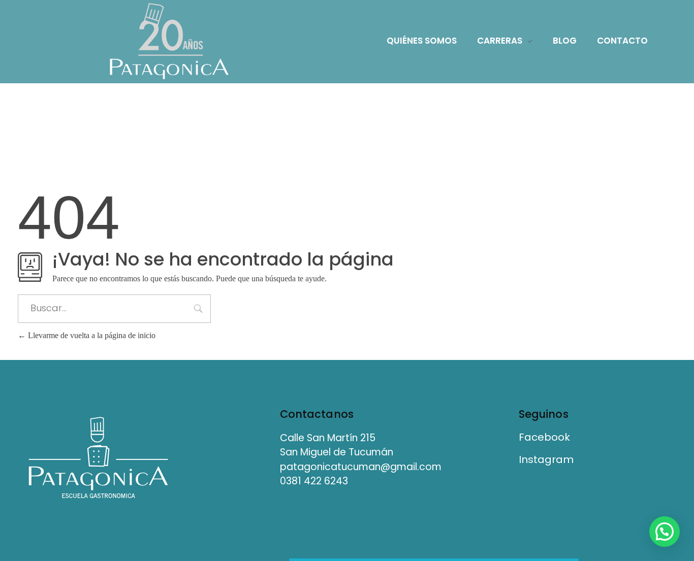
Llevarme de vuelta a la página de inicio (90, 335)
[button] (664, 531)
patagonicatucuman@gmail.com (360, 467)
